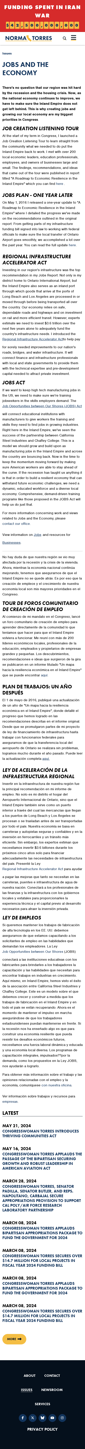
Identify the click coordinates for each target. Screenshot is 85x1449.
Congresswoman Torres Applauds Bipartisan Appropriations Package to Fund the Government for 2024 (42, 1233)
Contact (52, 1375)
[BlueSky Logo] (42, 1418)
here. (73, 245)
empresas (10, 1101)
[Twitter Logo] (33, 1418)
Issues (7, 53)
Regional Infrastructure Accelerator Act (32, 869)
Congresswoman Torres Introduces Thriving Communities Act (40, 1133)
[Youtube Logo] (52, 1418)
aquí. (44, 675)
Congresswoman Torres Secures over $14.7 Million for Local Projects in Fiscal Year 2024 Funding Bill (42, 1260)
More (11, 1339)
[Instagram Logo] (62, 1418)
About (29, 1375)
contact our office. (16, 523)
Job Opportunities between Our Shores (32, 951)
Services (42, 1404)
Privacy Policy (42, 1429)
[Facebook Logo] (23, 1418)
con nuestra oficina (56, 1085)
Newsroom (52, 1389)
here (59, 184)
